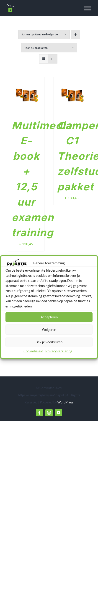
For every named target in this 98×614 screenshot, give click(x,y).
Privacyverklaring (58, 351)
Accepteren (49, 317)
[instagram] (49, 412)
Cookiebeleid (33, 351)
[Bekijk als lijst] (52, 58)
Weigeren (49, 330)
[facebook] (39, 412)
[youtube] (58, 412)
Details (28, 100)
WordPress (65, 402)
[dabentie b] (10, 5)
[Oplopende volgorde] (75, 34)
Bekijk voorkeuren (49, 342)
